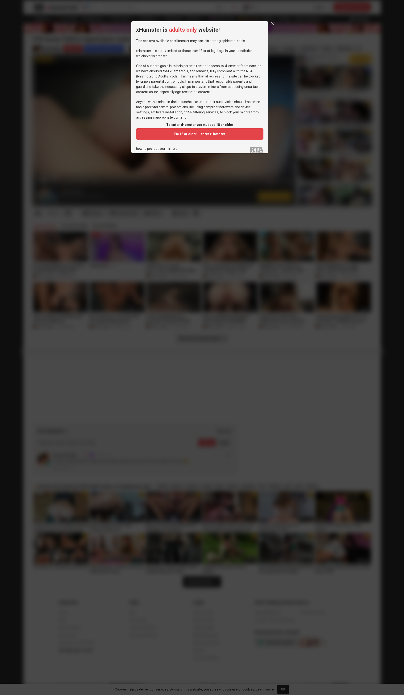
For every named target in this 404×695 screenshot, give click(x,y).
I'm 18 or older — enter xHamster (199, 134)
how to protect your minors (156, 148)
